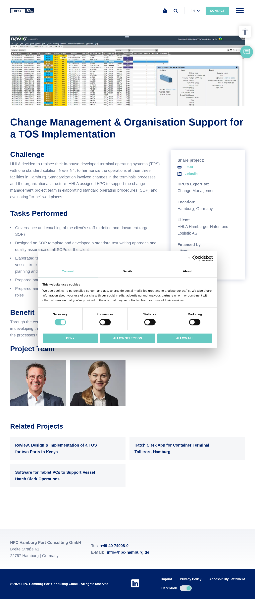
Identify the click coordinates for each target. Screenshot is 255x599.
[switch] (105, 322)
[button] (246, 52)
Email (188, 167)
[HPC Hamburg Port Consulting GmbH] (22, 11)
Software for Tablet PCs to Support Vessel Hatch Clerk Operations (67, 475)
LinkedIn (191, 173)
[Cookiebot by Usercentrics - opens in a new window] (195, 258)
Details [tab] (127, 271)
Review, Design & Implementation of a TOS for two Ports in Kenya (67, 448)
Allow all (184, 338)
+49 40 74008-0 (114, 545)
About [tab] (187, 271)
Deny (70, 338)
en (192, 11)
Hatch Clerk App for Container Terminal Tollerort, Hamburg (186, 448)
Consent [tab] (68, 271)
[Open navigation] (240, 10)
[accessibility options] (245, 32)
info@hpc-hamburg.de (128, 552)
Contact (217, 10)
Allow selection (127, 338)
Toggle (186, 588)
